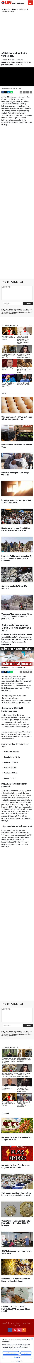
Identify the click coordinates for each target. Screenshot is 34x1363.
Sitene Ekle (17, 1325)
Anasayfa (7, 9)
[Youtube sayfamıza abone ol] (14, 1330)
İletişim (18, 1323)
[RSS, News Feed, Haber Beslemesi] (24, 1330)
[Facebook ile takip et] (10, 1330)
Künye (12, 1323)
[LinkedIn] (8, 92)
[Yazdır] (21, 92)
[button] (24, 92)
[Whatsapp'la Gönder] (11, 92)
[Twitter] (5, 92)
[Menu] (30, 2)
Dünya (14, 9)
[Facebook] (2, 92)
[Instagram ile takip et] (19, 1330)
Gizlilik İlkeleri (27, 1323)
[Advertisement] (17, 32)
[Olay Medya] (12, 3)
